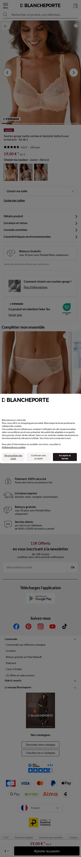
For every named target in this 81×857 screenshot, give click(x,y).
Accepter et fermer (65, 457)
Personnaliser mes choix (13, 457)
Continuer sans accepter (38, 457)
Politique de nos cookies (13, 447)
